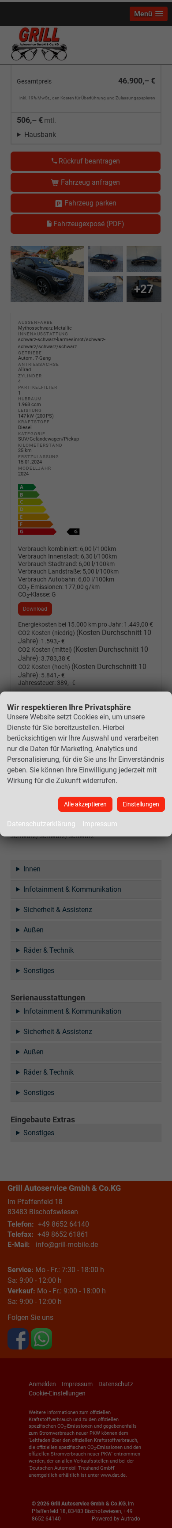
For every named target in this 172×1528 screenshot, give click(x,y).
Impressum (99, 824)
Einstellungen (141, 804)
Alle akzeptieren (85, 804)
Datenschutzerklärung (41, 824)
